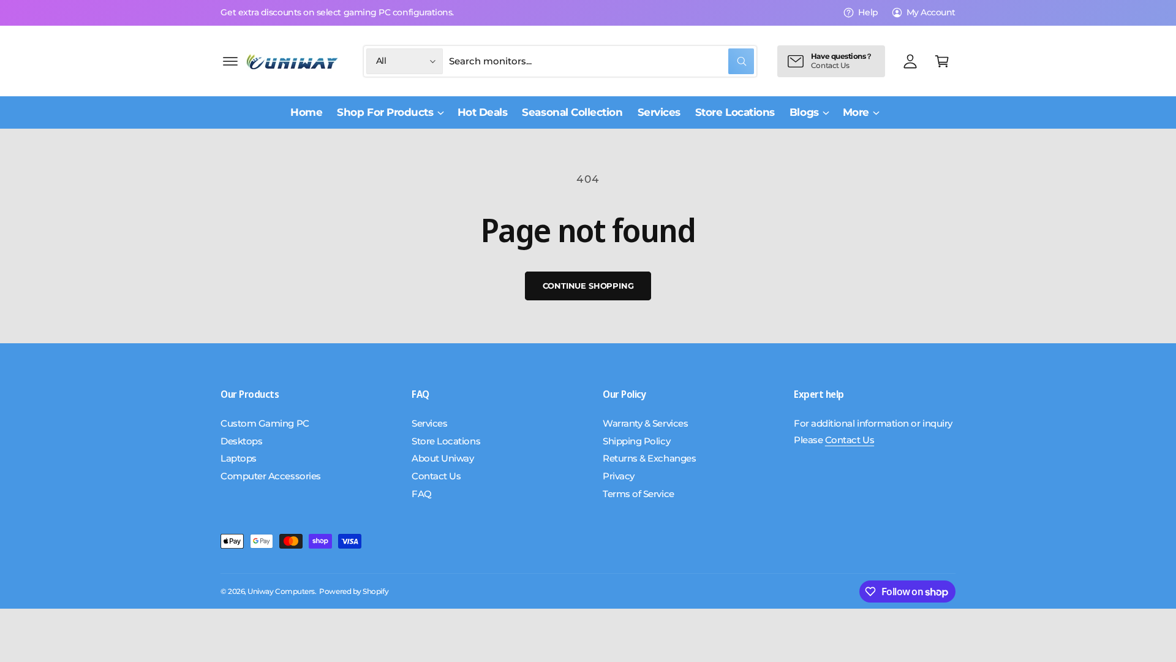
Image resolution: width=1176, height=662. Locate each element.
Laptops (239, 458)
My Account (931, 12)
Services (429, 423)
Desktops (241, 441)
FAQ (422, 494)
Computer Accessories (271, 476)
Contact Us (436, 476)
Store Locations (446, 441)
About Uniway (442, 458)
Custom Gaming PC (265, 423)
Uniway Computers (281, 591)
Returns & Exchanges (649, 458)
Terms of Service (638, 494)
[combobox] (601, 61)
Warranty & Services (645, 423)
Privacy (619, 476)
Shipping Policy (636, 441)
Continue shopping (588, 286)
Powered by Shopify (353, 591)
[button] (230, 61)
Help (868, 12)
